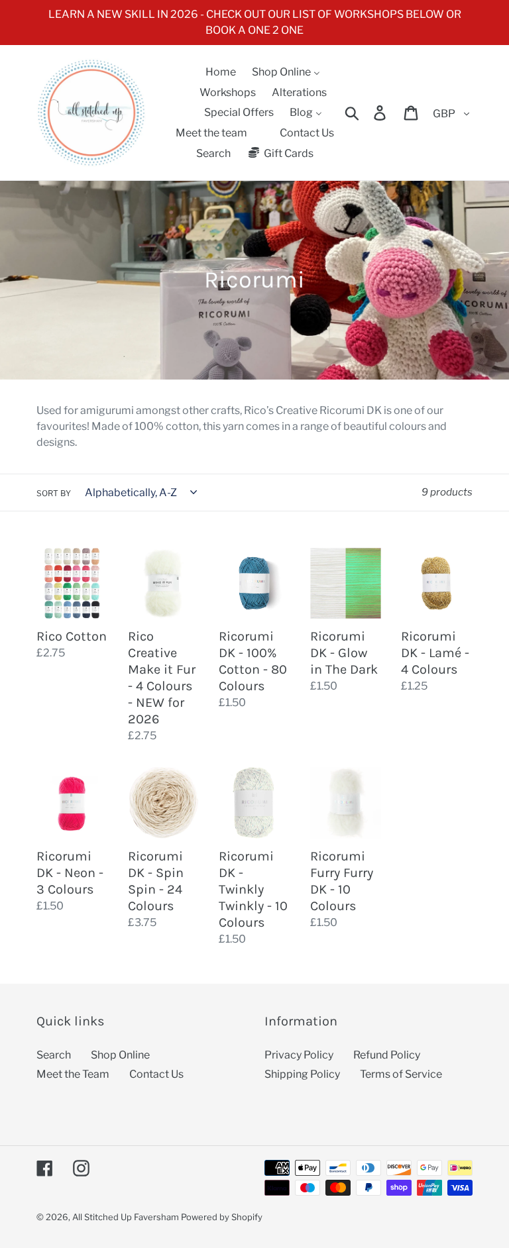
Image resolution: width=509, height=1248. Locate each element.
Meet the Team (72, 1074)
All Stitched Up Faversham (125, 1217)
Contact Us (156, 1074)
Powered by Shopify (221, 1217)
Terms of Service (401, 1074)
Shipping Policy (302, 1074)
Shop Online (120, 1055)
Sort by (53, 493)
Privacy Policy (298, 1055)
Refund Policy (386, 1055)
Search (53, 1055)
